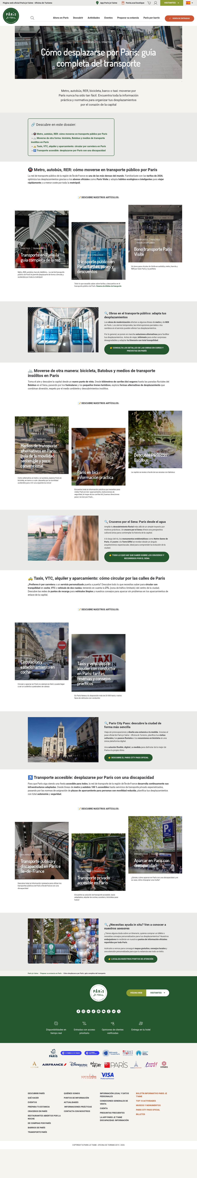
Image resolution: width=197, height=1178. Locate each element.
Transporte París (37, 1132)
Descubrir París (36, 1093)
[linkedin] (88, 1011)
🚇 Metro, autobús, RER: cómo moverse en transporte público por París (70, 134)
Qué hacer (33, 1098)
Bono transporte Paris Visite (153, 251)
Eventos (32, 1102)
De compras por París (39, 1123)
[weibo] (114, 1011)
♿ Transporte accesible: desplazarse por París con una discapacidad (69, 150)
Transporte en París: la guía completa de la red (40, 257)
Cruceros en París (37, 1111)
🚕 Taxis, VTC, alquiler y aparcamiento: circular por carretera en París (69, 146)
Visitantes (156, 993)
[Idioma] (190, 2)
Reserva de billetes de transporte (108, 286)
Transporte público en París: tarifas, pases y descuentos (96, 266)
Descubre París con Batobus (150, 457)
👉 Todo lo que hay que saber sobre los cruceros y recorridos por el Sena (136, 557)
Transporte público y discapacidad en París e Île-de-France (41, 866)
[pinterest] (98, 1011)
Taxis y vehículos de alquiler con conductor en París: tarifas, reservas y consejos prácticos (96, 673)
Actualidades (71, 1102)
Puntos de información (76, 1098)
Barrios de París (36, 1127)
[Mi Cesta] (149, 3)
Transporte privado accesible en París (93, 880)
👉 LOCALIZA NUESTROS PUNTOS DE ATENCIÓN (130, 959)
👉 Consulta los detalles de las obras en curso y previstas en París (137, 349)
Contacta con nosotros (77, 1111)
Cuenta (104, 1108)
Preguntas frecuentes (112, 1113)
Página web (136, 993)
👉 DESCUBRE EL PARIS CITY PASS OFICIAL (128, 757)
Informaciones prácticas (78, 1107)
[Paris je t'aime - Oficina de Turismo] (11, 16)
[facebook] (78, 1011)
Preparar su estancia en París (51, 973)
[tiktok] (93, 1011)
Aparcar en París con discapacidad (151, 862)
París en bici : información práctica (95, 474)
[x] (119, 1011)
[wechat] (103, 1011)
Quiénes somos (72, 1093)
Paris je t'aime (33, 973)
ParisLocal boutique (135, 3)
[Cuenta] (155, 3)
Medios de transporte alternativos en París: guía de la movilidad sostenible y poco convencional (39, 456)
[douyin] (108, 1011)
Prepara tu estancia (39, 1107)
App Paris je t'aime (108, 3)
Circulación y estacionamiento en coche (38, 667)
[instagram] (83, 1011)
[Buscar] (32, 18)
